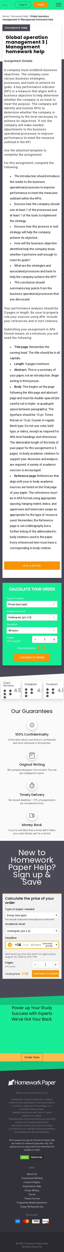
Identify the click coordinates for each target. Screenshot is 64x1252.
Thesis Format (32, 1198)
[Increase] (54, 639)
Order (40, 4)
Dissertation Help (32, 1186)
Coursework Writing (32, 1178)
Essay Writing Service (32, 1206)
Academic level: (15, 924)
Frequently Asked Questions (32, 1202)
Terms (32, 1194)
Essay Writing (32, 1190)
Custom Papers (32, 1182)
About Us (32, 1174)
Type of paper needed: (20, 909)
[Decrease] (35, 639)
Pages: (9, 963)
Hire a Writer (32, 565)
